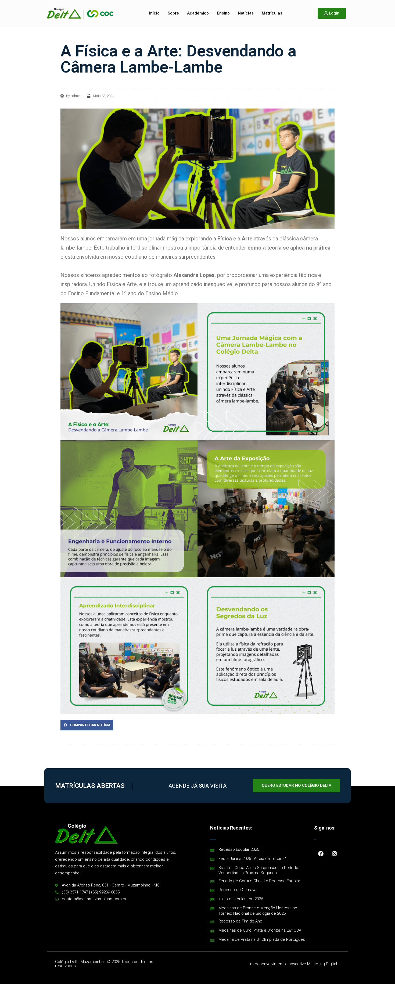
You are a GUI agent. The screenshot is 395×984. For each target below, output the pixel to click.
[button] (86, 725)
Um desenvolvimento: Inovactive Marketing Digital (292, 963)
